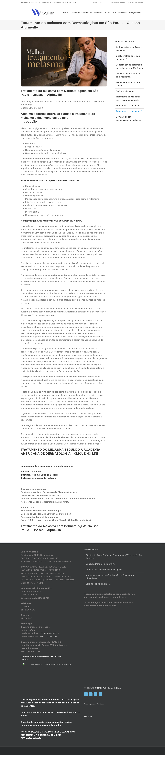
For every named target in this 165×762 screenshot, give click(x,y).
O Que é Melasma (125, 91)
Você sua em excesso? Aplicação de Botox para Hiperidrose (110, 577)
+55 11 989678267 (49, 636)
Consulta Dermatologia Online (101, 564)
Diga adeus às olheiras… (98, 584)
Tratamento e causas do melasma (38, 478)
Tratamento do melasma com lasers (39, 475)
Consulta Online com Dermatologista (104, 569)
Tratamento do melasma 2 (129, 111)
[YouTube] (95, 694)
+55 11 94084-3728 (49, 633)
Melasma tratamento (31, 471)
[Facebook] (86, 694)
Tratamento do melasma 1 (129, 105)
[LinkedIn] (100, 694)
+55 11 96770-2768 (31, 3)
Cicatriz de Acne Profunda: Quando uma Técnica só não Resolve (114, 557)
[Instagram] (90, 694)
